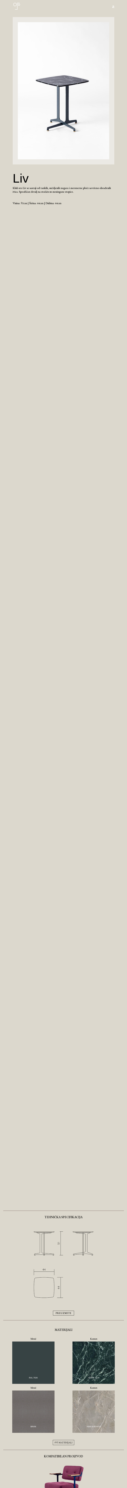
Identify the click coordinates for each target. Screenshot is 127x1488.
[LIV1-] (63, 158)
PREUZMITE (63, 1313)
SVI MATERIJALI (63, 1442)
